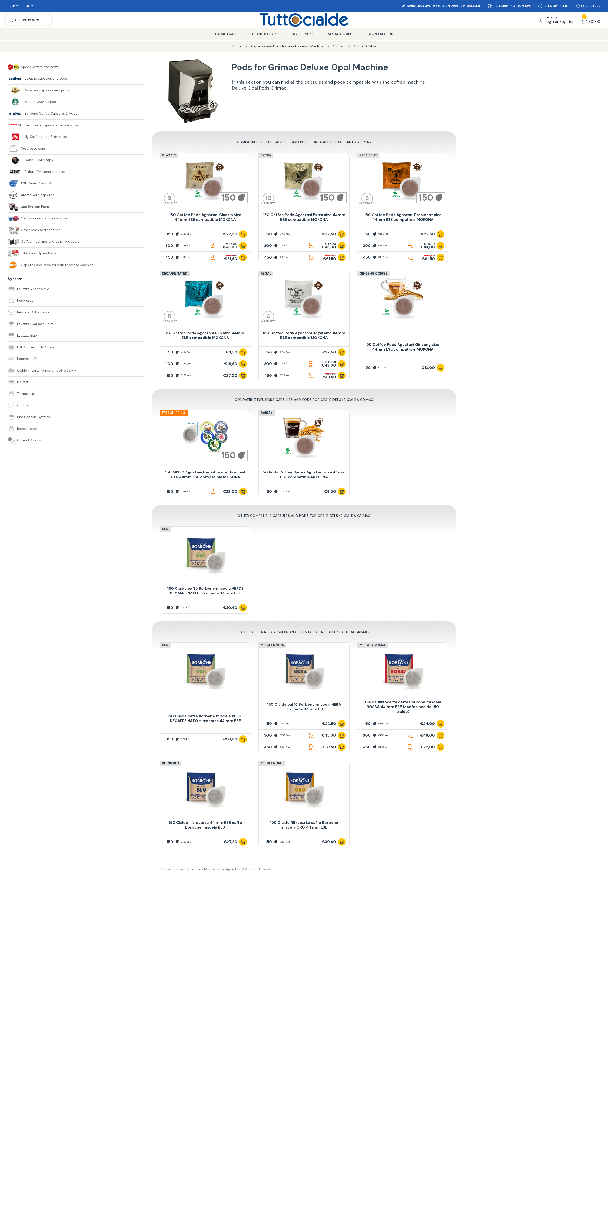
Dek (165, 529)
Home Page (226, 33)
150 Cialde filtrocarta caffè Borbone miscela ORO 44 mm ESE (304, 825)
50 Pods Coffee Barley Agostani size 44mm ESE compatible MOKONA (304, 474)
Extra (266, 155)
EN (27, 6)
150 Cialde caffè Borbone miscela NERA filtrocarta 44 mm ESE (304, 707)
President (368, 155)
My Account (340, 33)
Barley (266, 413)
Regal (266, 273)
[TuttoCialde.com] (304, 20)
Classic (169, 155)
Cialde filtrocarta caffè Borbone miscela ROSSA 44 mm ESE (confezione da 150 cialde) (403, 707)
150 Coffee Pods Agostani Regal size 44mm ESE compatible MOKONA (304, 335)
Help (11, 6)
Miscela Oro (272, 763)
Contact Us (381, 33)
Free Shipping (173, 413)
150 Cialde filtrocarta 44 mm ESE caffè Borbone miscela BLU (205, 825)
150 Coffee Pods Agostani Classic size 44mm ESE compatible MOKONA (205, 217)
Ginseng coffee (373, 273)
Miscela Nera (272, 645)
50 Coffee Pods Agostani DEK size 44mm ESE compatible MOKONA (205, 335)
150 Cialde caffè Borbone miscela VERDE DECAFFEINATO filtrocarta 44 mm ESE (205, 591)
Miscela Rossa (372, 645)
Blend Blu (170, 763)
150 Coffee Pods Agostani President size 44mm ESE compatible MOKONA (403, 217)
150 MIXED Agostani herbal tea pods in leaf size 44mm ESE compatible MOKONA (205, 474)
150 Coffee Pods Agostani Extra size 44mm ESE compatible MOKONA (304, 217)
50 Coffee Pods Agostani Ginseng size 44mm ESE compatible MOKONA (402, 347)
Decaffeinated (174, 273)
